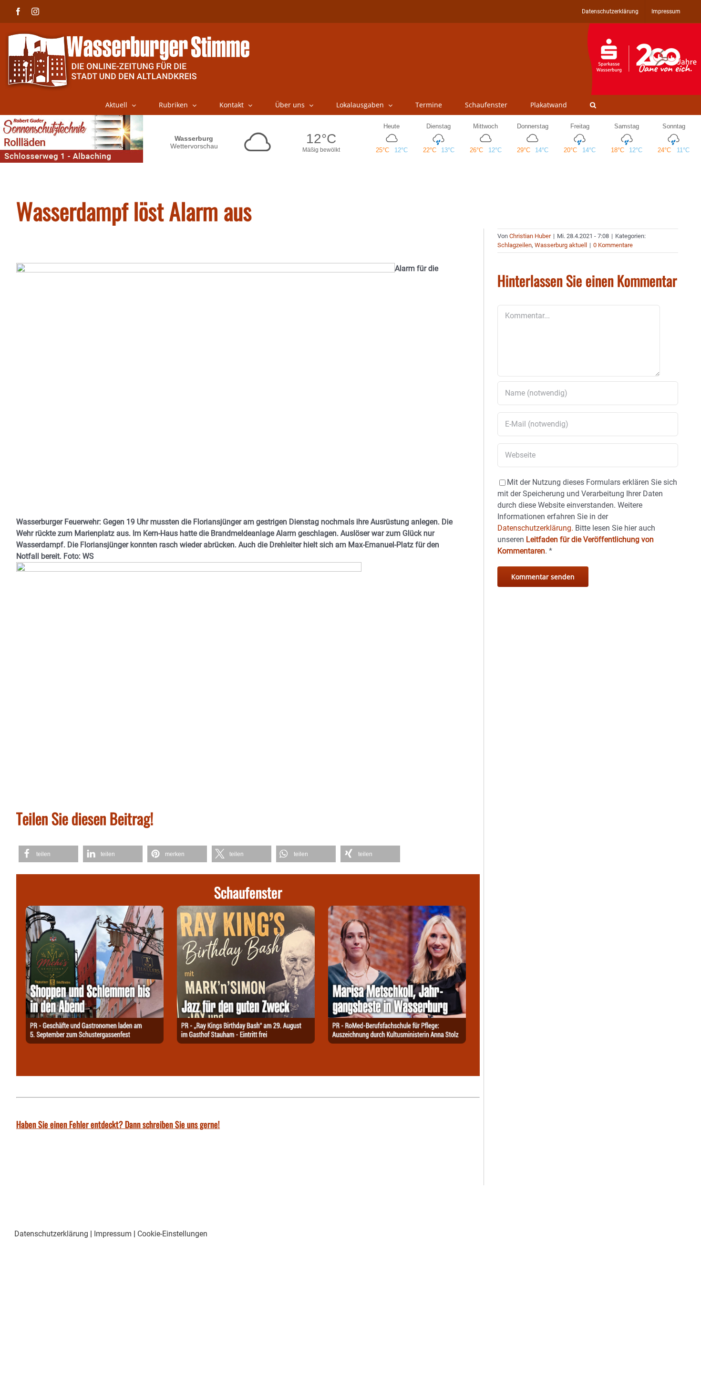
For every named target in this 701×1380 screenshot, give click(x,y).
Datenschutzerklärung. (535, 528)
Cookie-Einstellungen (172, 1233)
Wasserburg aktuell (561, 245)
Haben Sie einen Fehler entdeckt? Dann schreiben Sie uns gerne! (118, 1124)
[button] (593, 105)
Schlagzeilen (514, 245)
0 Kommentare (613, 245)
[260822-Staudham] (246, 911)
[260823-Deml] (95, 911)
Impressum (113, 1233)
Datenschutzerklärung (51, 1233)
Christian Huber (530, 236)
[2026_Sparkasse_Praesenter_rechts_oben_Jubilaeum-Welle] (644, 28)
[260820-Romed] (397, 911)
